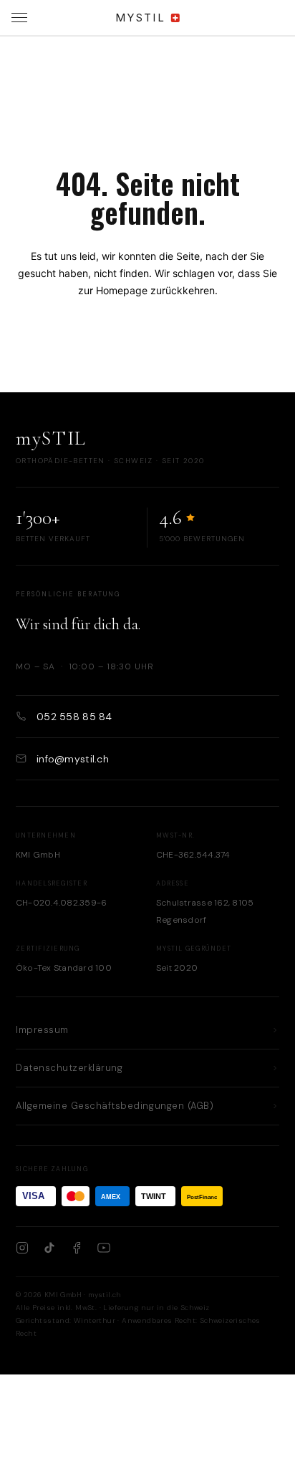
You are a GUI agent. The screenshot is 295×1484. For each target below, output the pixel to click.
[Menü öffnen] (19, 18)
